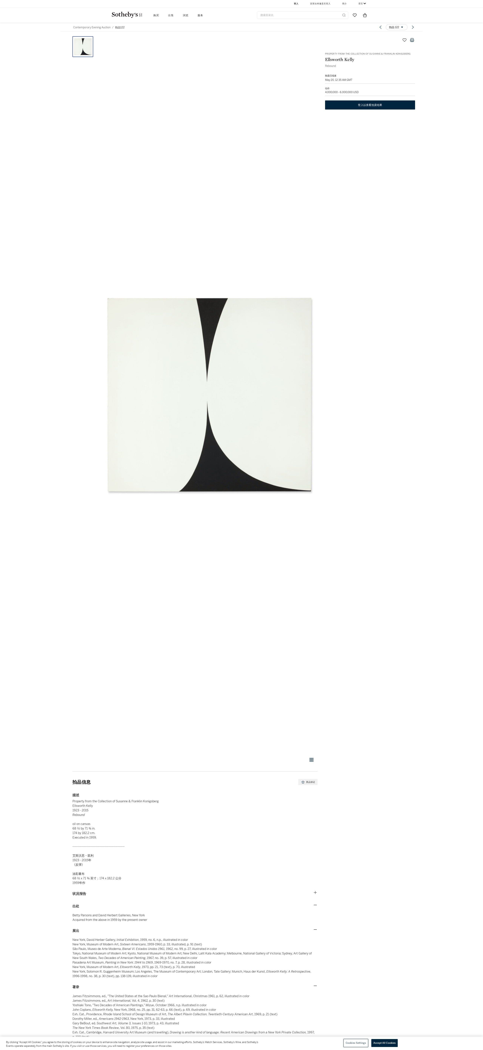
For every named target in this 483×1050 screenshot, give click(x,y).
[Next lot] (413, 27)
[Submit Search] (343, 15)
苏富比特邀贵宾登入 (320, 3)
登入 (296, 3)
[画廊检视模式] (311, 760)
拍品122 (120, 27)
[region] (241, 1043)
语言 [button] (360, 3)
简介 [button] (344, 3)
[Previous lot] (380, 27)
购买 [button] (156, 15)
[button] (209, 394)
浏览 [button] (185, 15)
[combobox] (302, 15)
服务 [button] (200, 15)
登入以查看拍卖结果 (370, 105)
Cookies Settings (356, 1043)
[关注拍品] (404, 40)
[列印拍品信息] (412, 40)
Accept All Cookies (384, 1043)
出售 (171, 15)
